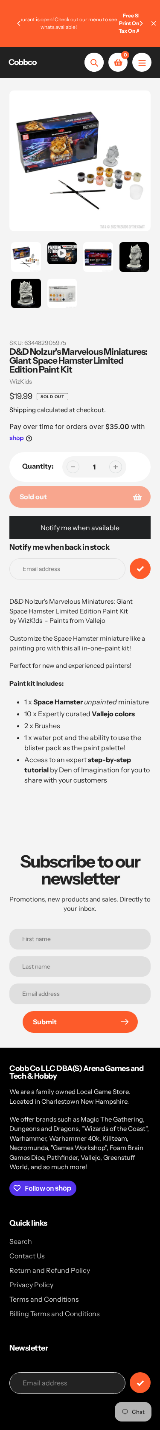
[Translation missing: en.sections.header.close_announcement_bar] (153, 23)
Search (20, 1241)
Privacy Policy (31, 1284)
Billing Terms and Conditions (54, 1313)
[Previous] (19, 23)
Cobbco (22, 62)
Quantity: (38, 466)
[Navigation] (141, 62)
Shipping (22, 410)
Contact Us (27, 1256)
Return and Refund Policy (49, 1270)
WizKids (20, 381)
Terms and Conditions (44, 1299)
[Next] (141, 23)
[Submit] (140, 1382)
